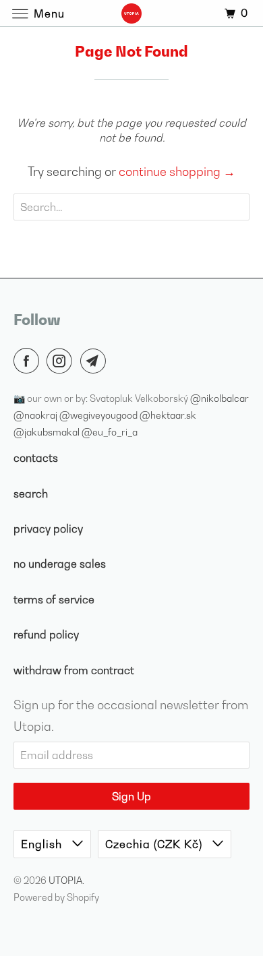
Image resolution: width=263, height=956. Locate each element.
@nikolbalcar (219, 398)
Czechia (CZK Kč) (155, 844)
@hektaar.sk (168, 415)
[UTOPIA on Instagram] (62, 361)
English (43, 844)
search (30, 493)
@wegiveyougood (99, 415)
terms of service (53, 599)
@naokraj (36, 415)
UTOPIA (65, 880)
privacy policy (48, 528)
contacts (35, 458)
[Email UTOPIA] (95, 361)
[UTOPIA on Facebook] (29, 361)
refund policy (46, 634)
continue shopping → (177, 172)
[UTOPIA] (132, 13)
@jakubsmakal (47, 432)
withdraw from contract (73, 670)
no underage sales (59, 563)
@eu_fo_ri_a (110, 432)
